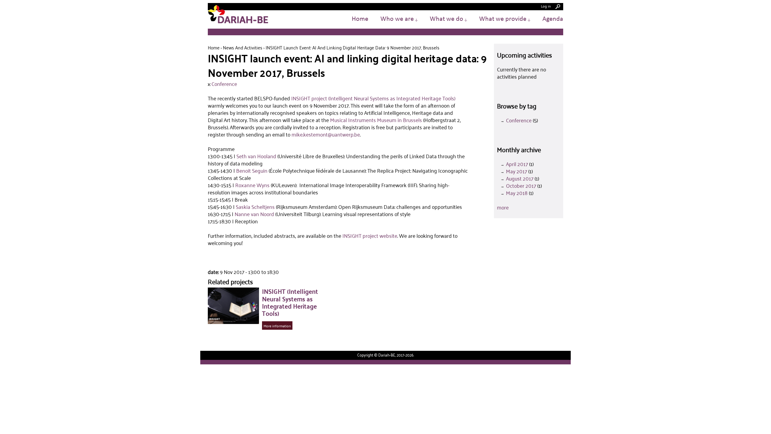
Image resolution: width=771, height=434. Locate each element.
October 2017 (521, 185)
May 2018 (517, 193)
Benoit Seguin (251, 170)
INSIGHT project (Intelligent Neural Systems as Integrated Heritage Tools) (373, 98)
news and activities (242, 47)
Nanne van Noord (254, 214)
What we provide (504, 19)
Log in (546, 6)
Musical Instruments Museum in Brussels (376, 120)
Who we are (399, 19)
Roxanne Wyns (252, 185)
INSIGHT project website (369, 235)
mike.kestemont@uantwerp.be (326, 134)
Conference (224, 84)
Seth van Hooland (256, 156)
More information (277, 325)
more (503, 207)
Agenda (552, 19)
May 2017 (516, 171)
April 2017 (517, 164)
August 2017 (519, 178)
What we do (448, 19)
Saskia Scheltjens (255, 207)
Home (360, 19)
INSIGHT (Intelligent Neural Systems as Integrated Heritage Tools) (290, 302)
